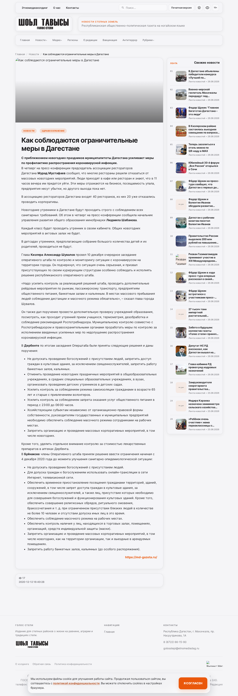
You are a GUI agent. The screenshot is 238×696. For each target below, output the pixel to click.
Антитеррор (130, 40)
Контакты (72, 7)
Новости (41, 40)
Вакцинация (110, 40)
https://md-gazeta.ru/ (141, 557)
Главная (25, 40)
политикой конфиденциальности (76, 683)
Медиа (57, 40)
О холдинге (22, 664)
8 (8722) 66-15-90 (174, 642)
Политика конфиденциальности (73, 664)
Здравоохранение (53, 131)
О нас (56, 7)
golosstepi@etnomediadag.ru (181, 648)
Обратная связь (42, 664)
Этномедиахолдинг (35, 7)
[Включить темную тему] (199, 7)
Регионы (72, 40)
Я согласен (193, 683)
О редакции (90, 40)
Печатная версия (181, 7)
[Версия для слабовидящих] (207, 7)
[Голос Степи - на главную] (43, 24)
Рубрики (148, 40)
